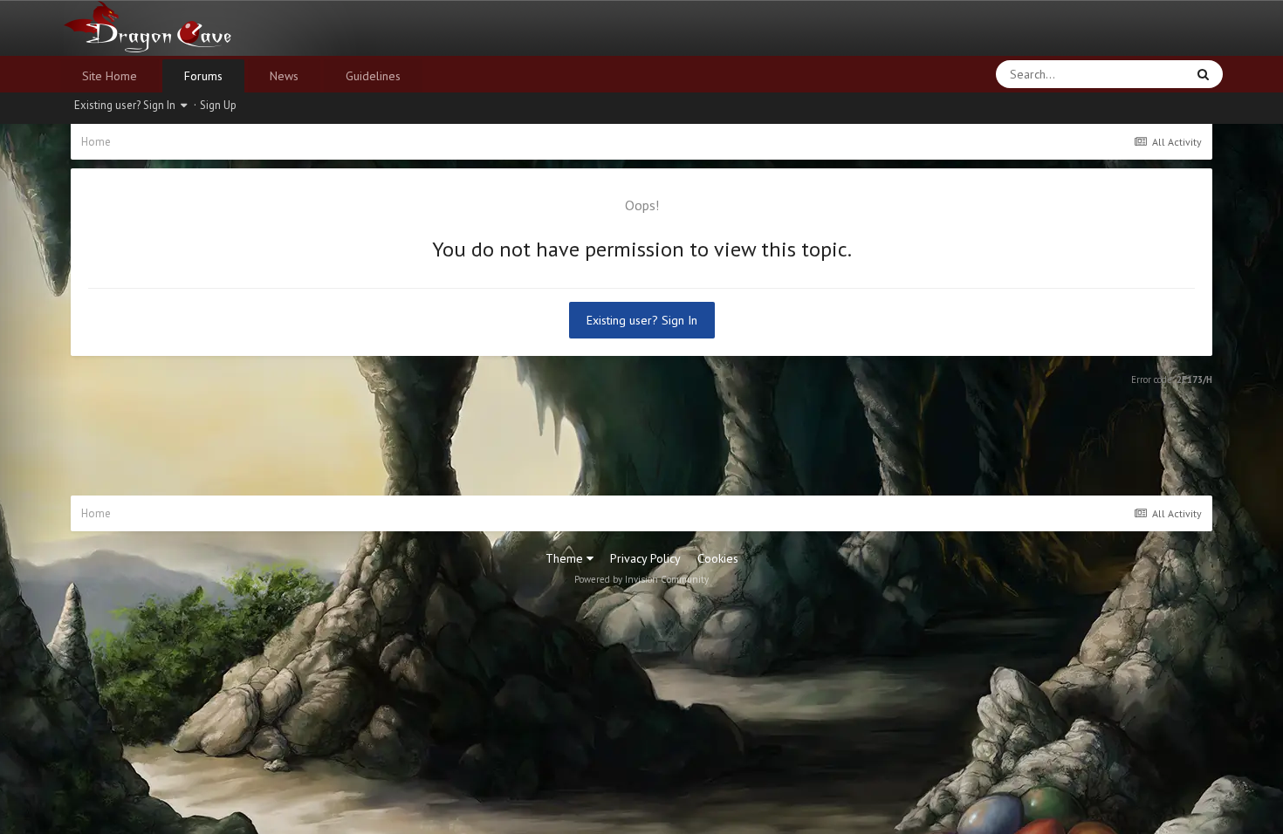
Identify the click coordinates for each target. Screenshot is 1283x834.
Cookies (717, 558)
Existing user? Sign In (127, 105)
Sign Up (218, 105)
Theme (566, 558)
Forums (203, 76)
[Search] (1203, 74)
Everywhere (1132, 73)
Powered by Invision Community (641, 579)
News (284, 76)
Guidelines (373, 76)
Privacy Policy (645, 558)
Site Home (109, 76)
